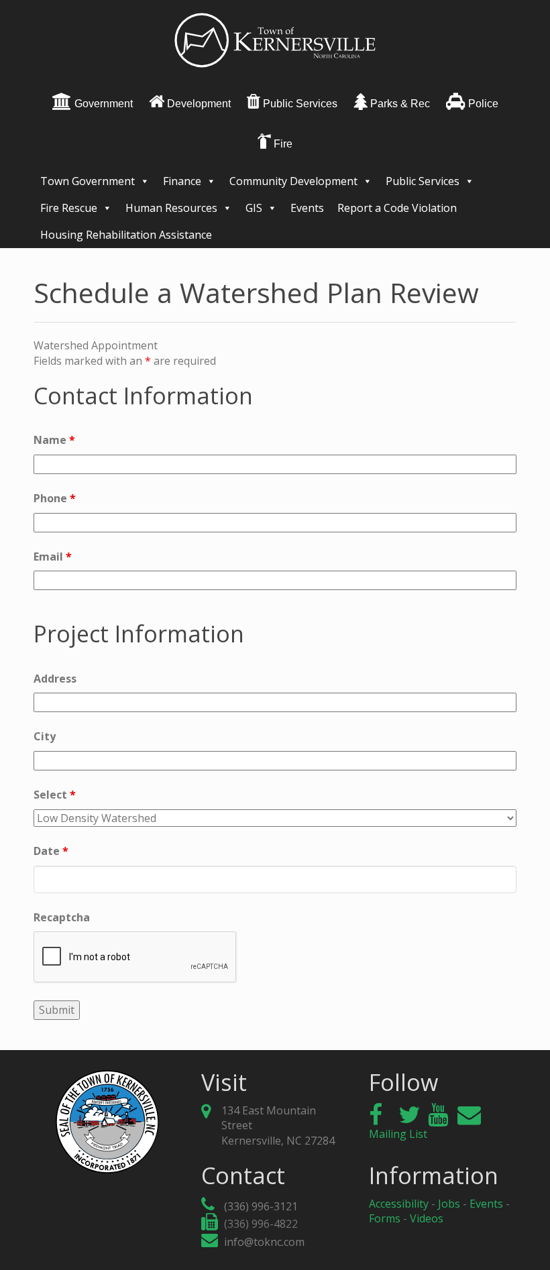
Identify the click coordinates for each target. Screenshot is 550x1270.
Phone (55, 498)
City (45, 736)
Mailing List (398, 1134)
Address (55, 678)
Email (53, 556)
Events (307, 207)
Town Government (87, 181)
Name (54, 439)
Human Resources (171, 207)
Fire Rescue (68, 207)
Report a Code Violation (397, 207)
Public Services (422, 181)
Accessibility (399, 1203)
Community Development (293, 181)
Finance (182, 181)
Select (55, 794)
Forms (384, 1218)
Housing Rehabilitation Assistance (126, 234)
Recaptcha (62, 917)
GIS (253, 207)
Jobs (449, 1203)
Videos (426, 1218)
